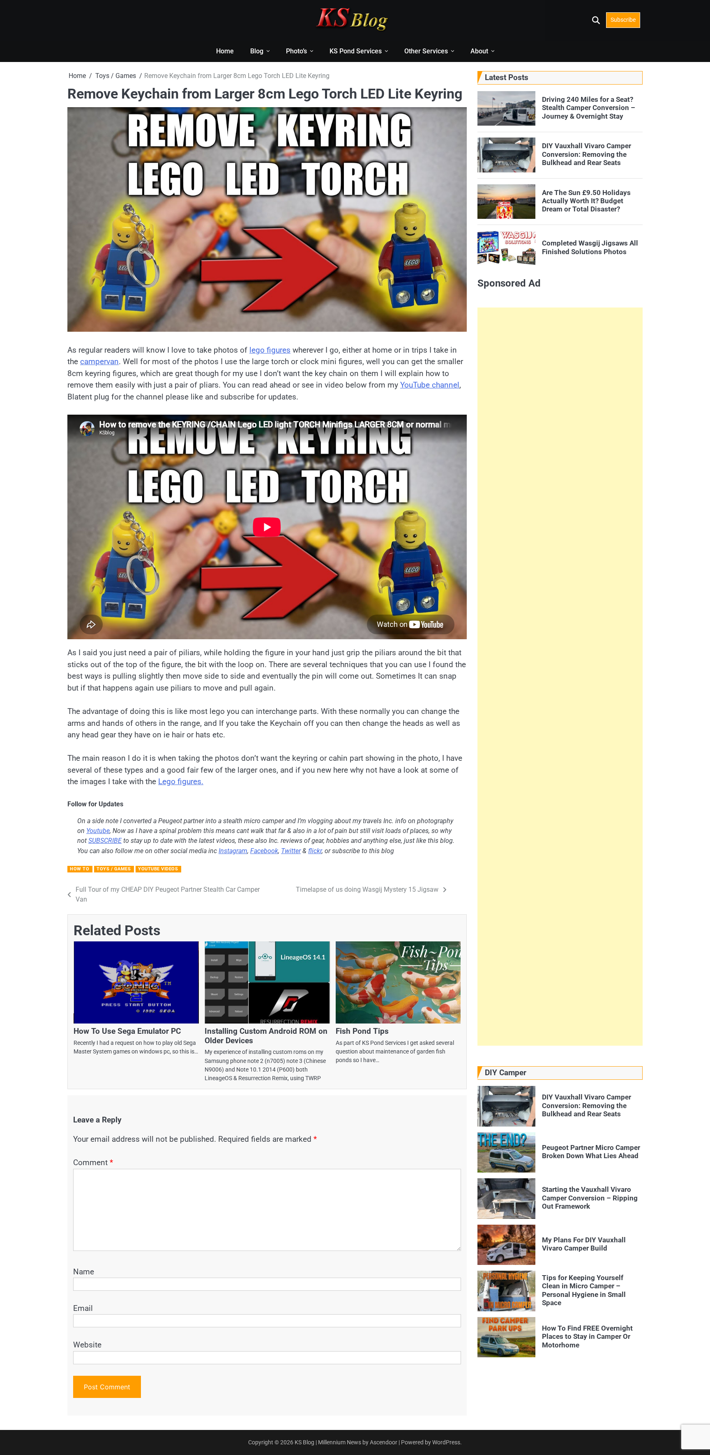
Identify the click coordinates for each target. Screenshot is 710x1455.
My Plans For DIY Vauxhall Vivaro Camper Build (584, 1244)
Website (87, 1344)
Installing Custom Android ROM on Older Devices (266, 1035)
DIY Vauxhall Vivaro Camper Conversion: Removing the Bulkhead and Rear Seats (586, 154)
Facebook (264, 851)
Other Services (426, 51)
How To (79, 869)
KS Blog (305, 1442)
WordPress (446, 1442)
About (479, 51)
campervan (99, 361)
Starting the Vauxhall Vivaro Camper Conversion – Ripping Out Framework (590, 1197)
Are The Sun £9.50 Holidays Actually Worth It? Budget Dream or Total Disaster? (586, 200)
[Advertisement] (560, 677)
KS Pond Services (356, 51)
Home (225, 51)
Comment (93, 1162)
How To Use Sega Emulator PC (127, 1031)
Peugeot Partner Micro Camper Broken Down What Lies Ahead (591, 1151)
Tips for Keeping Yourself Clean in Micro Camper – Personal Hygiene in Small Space (584, 1290)
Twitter (291, 851)
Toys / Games (114, 869)
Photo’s (296, 51)
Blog (256, 51)
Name (83, 1271)
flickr (315, 851)
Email (83, 1308)
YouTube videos (158, 869)
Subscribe (623, 19)
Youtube (98, 831)
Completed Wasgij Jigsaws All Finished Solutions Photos (590, 247)
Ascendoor (383, 1442)
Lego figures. (180, 781)
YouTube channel (429, 385)
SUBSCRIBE (105, 841)
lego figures (269, 350)
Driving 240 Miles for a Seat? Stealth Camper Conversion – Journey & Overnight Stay (588, 107)
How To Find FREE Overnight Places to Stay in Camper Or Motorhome (587, 1336)
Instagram (233, 851)
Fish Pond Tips (362, 1031)
